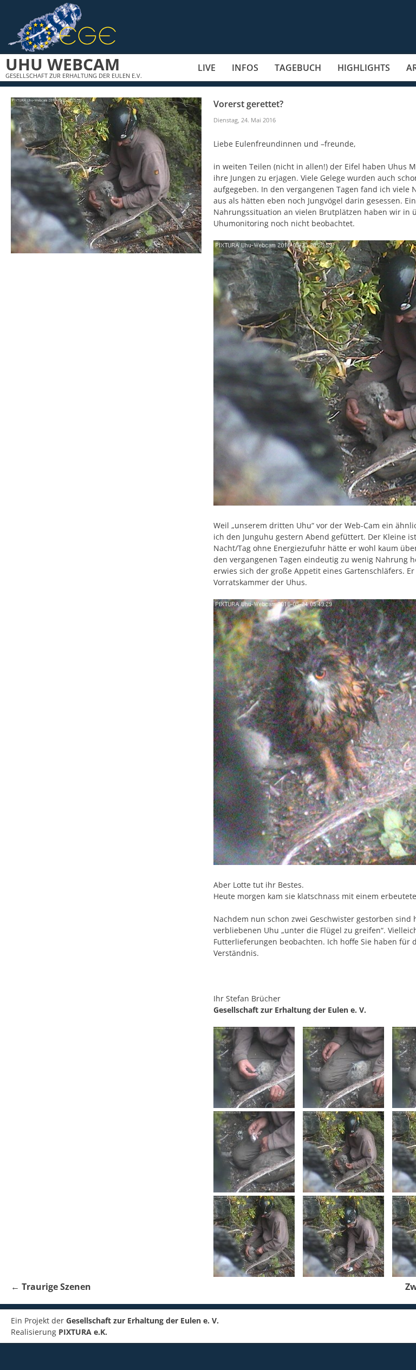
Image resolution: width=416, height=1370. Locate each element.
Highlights (363, 68)
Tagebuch (298, 68)
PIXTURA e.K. (82, 1332)
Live (207, 68)
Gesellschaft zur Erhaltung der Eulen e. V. (289, 1010)
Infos (245, 68)
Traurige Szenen (51, 1287)
